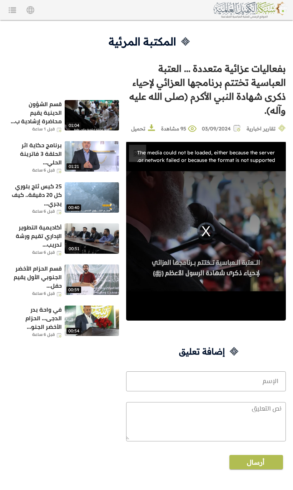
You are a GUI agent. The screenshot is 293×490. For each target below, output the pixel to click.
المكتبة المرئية (142, 41)
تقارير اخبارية (261, 128)
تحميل (138, 128)
